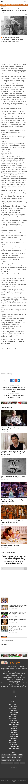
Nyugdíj (19, 757)
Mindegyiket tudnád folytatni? (10, 545)
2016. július (14, 726)
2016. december (14, 716)
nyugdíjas (4, 760)
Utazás (10, 763)
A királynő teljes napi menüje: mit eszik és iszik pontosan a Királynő (17, 620)
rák (13, 760)
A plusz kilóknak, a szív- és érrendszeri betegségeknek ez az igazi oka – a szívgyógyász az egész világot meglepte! (17, 628)
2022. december (14, 704)
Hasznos (20, 754)
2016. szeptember (14, 722)
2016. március (14, 734)
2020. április (14, 706)
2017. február (14, 712)
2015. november (14, 742)
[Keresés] (25, 568)
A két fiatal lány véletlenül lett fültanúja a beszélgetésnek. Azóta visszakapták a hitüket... (14, 389)
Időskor (3, 757)
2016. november (14, 718)
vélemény (16, 763)
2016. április (14, 732)
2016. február (14, 736)
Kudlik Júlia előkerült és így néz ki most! (18, 598)
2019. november (14, 708)
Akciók (3, 754)
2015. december (14, 740)
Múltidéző (4, 6)
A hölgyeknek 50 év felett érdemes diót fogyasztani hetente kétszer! (18, 606)
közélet (14, 757)
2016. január (14, 738)
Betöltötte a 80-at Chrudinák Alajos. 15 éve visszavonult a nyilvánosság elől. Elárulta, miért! (13, 453)
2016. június (14, 728)
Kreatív (8, 757)
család (8, 754)
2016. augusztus (14, 724)
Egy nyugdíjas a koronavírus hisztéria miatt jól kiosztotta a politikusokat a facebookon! (17, 613)
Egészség (14, 754)
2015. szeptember (14, 746)
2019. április (14, 710)
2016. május (14, 730)
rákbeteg (18, 760)
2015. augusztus (14, 748)
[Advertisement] (14, 54)
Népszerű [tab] (4, 645)
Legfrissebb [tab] (5, 595)
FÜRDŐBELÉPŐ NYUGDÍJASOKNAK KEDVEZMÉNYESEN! (14, 396)
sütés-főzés (4, 763)
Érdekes (9, 373)
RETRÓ (9, 760)
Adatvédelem (14, 696)
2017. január (14, 714)
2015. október (14, 744)
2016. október (14, 720)
